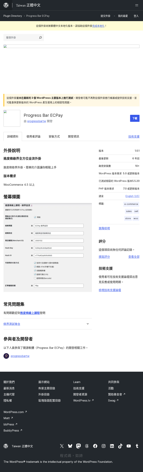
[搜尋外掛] (40, 37)
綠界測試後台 (11, 324)
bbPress (10, 424)
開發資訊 (73, 136)
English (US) (133, 196)
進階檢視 (104, 228)
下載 (134, 118)
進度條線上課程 (30, 313)
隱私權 (7, 400)
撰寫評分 (104, 256)
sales (129, 211)
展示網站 (44, 382)
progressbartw (36, 121)
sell (136, 211)
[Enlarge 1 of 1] (87, 207)
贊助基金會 (117, 394)
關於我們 (9, 382)
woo (136, 218)
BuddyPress (12, 430)
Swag (113, 400)
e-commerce (131, 204)
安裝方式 (54, 136)
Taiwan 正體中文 (22, 446)
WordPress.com (15, 412)
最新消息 (9, 388)
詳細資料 (12, 136)
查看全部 (134, 256)
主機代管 (9, 394)
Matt (8, 418)
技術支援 (134, 136)
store (128, 218)
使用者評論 (33, 136)
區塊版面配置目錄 (49, 400)
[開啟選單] (137, 5)
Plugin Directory (12, 15)
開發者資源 (80, 394)
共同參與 (113, 382)
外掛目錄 (44, 394)
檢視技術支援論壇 (110, 290)
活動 (111, 388)
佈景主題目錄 (46, 388)
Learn (76, 382)
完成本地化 (98, 25)
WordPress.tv (83, 400)
